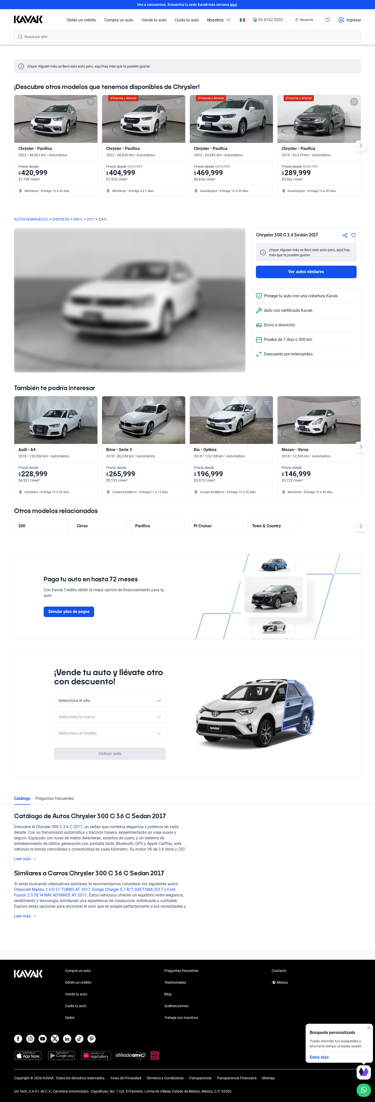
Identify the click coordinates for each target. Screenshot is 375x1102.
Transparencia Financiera (237, 1078)
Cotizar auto (110, 753)
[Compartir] (345, 235)
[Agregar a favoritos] (354, 235)
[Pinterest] (92, 1039)
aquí (233, 5)
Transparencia (200, 1078)
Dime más (319, 1057)
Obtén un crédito (81, 20)
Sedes (69, 1018)
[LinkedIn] (67, 1039)
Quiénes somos (176, 1006)
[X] (55, 1039)
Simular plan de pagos (69, 611)
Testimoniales (175, 982)
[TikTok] (79, 1039)
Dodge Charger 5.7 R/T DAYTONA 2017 (127, 889)
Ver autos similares (306, 271)
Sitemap (268, 1078)
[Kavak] (28, 20)
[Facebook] (18, 1039)
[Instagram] (30, 1039)
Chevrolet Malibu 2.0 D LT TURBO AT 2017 (52, 889)
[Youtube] (43, 1039)
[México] (242, 20)
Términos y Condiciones (165, 1078)
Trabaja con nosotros (181, 1018)
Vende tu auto (154, 20)
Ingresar (353, 20)
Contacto (279, 971)
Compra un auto (118, 20)
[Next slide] (361, 145)
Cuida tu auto (187, 20)
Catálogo (22, 798)
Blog (167, 994)
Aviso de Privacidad (125, 1078)
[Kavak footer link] (28, 994)
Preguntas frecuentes (54, 798)
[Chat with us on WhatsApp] (364, 1090)
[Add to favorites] (91, 102)
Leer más (22, 858)
